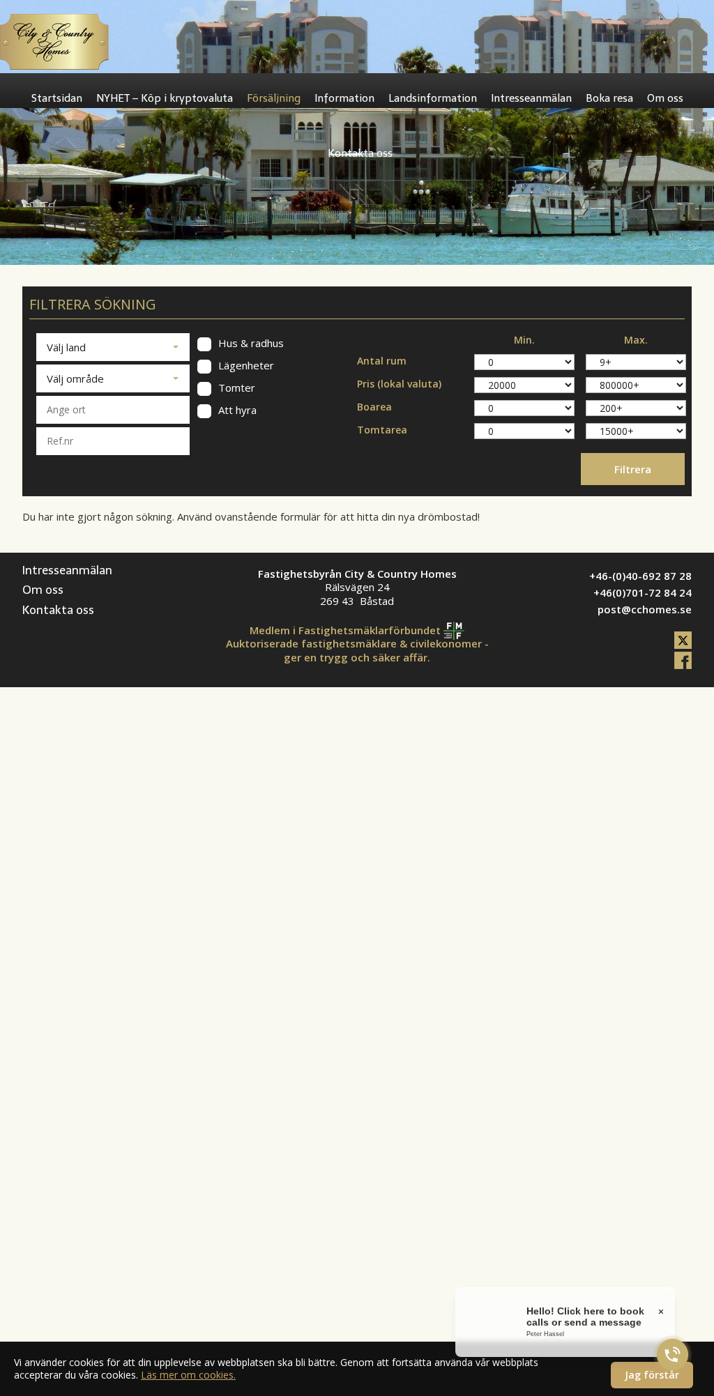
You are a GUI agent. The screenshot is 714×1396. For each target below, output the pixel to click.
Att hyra (236, 410)
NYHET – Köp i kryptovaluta (164, 98)
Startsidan (56, 98)
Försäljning (274, 98)
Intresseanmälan (531, 98)
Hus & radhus (249, 343)
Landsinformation (432, 98)
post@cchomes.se (645, 609)
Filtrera (632, 469)
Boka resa (609, 98)
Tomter (235, 387)
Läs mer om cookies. (188, 1374)
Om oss (665, 98)
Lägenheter (244, 365)
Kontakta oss (360, 153)
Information (344, 98)
